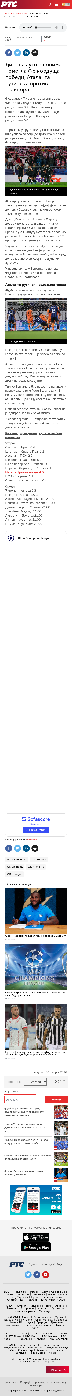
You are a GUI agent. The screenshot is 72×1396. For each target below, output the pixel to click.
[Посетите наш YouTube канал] (45, 1274)
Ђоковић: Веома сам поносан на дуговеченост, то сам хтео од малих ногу (25, 1128)
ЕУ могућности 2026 (53, 1299)
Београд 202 (36, 1347)
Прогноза (14, 1082)
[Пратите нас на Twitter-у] (28, 1274)
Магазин (13, 1317)
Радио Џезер (37, 1352)
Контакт (21, 1358)
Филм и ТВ (16, 1322)
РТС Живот (31, 1336)
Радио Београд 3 (14, 1347)
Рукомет (12, 1308)
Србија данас (59, 1291)
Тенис (47, 1305)
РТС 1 (12, 1333)
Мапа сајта (57, 1369)
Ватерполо (27, 1308)
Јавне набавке (53, 1358)
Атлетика (42, 1308)
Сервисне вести (52, 1297)
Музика (59, 1317)
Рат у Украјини (19, 1297)
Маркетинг (35, 1358)
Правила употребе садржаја (50, 1382)
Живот (26, 1317)
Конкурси (24, 1361)
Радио (12, 1345)
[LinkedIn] (26, 52)
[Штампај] (34, 52)
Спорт (10, 1305)
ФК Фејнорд (15, 867)
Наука (29, 1322)
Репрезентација (28, 16)
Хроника (9, 1294)
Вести (8, 1291)
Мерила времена (58, 1294)
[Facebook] (8, 52)
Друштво (23, 1294)
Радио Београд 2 (53, 1345)
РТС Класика (49, 1336)
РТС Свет (46, 1333)
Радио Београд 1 (29, 1345)
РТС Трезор (20, 1338)
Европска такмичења (15, 13)
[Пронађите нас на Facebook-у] (36, 1274)
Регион (34, 1291)
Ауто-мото (58, 1308)
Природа (41, 1322)
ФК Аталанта (36, 867)
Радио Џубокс (44, 1350)
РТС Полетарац (58, 1338)
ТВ (5, 1333)
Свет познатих (44, 1319)
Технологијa (10, 1319)
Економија (38, 1294)
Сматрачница (15, 1299)
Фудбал (21, 1305)
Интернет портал (43, 1361)
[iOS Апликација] (36, 1200)
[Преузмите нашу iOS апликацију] (36, 1237)
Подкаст (32, 1299)
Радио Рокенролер (21, 1350)
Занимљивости (42, 1317)
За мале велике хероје (38, 1324)
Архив (52, 1352)
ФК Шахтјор (14, 874)
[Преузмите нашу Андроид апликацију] (36, 1246)
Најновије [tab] (11, 1091)
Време (35, 1297)
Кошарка (35, 1305)
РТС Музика (38, 1338)
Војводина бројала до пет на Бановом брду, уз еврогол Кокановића (26, 1141)
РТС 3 (33, 1333)
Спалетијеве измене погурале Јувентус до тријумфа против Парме (27, 1157)
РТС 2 (23, 1333)
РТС (11, 1358)
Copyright (25, 1382)
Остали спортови (25, 1311)
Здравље (61, 1319)
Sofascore (32, 840)
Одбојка (60, 1305)
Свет (45, 1291)
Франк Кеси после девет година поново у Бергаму (23, 1173)
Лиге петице (10, 16)
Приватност (10, 1382)
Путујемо (26, 1319)
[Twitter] (17, 52)
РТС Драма (15, 1336)
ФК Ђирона (39, 859)
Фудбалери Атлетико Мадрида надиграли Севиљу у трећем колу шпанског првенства (24, 1112)
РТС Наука (62, 1333)
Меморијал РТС (48, 1311)
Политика (21, 1291)
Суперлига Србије (40, 13)
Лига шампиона (16, 859)
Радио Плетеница (57, 1347)
